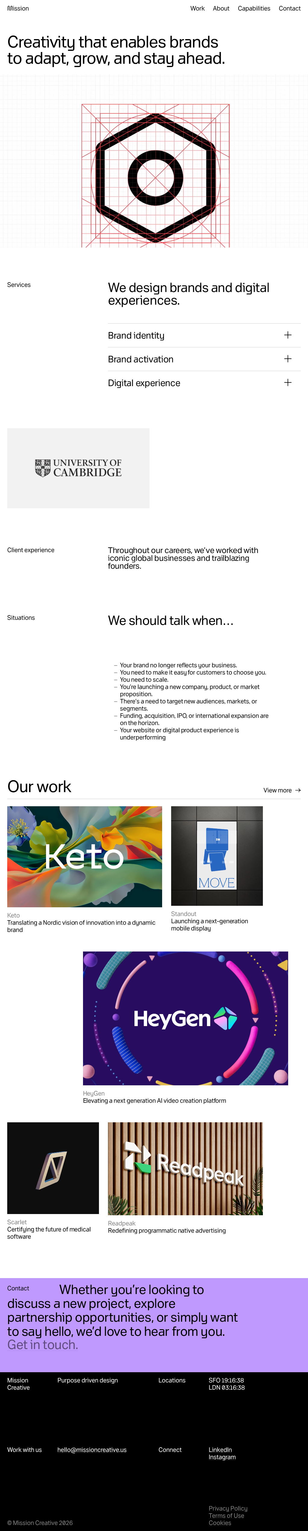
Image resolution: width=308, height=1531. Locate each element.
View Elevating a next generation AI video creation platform (162, 955)
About (221, 8)
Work (197, 8)
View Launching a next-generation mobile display (217, 813)
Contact (290, 8)
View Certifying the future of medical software (44, 1129)
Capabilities (254, 8)
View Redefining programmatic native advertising (174, 1126)
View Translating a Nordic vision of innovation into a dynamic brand (76, 813)
